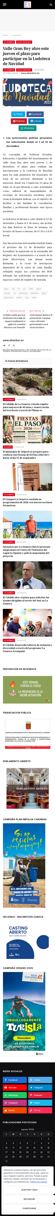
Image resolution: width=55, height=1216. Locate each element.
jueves (7, 293)
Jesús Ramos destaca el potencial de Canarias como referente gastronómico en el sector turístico (41, 321)
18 (13, 1152)
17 (6, 1152)
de (13, 289)
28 (34, 1156)
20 (27, 1152)
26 (20, 1156)
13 (27, 1147)
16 (49, 1147)
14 (34, 1147)
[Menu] (4, 4)
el (19, 289)
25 (13, 1156)
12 (20, 1147)
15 (41, 1147)
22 (41, 1152)
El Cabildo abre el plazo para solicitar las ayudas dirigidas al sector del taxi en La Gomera (26, 600)
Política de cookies (38, 1182)
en (24, 289)
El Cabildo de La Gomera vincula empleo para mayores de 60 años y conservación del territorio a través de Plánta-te (26, 407)
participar (8, 297)
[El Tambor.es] (27, 4)
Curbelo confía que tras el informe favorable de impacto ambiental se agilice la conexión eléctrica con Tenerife (14, 321)
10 (6, 1147)
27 (27, 1156)
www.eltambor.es (30, 73)
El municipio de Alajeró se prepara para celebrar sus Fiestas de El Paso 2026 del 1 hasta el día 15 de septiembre (26, 454)
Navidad (34, 293)
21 (34, 1152)
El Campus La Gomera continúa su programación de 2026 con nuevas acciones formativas (27, 502)
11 (13, 1147)
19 (20, 1152)
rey (26, 297)
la (15, 293)
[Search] (50, 4)
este (31, 289)
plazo (19, 297)
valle (34, 297)
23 (48, 1152)
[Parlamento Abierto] (27, 789)
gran (39, 289)
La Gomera (9, 42)
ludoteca (23, 293)
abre (6, 289)
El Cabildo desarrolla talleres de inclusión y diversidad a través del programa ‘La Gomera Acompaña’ (27, 648)
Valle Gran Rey (24, 42)
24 (6, 1156)
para (44, 293)
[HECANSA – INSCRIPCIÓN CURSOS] (27, 941)
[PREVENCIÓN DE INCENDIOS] (27, 690)
